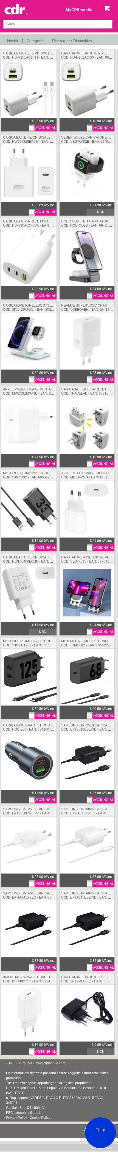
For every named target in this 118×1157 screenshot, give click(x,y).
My (79, 9)
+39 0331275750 (19, 1063)
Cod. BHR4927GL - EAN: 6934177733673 (49, 979)
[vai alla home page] (16, 10)
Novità (12, 40)
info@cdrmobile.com (50, 1063)
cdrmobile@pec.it (28, 1113)
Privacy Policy (16, 1118)
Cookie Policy (40, 1118)
